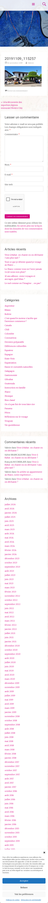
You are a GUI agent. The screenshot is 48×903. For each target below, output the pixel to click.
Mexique (9, 396)
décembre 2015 (12, 828)
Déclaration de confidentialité (31, 900)
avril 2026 (9, 508)
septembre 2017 (12, 774)
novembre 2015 (12, 832)
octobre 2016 (11, 791)
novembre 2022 (12, 596)
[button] (44, 852)
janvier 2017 (10, 787)
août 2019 (9, 691)
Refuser (24, 887)
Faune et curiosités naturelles (19, 367)
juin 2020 (9, 666)
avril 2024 (9, 542)
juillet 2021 (10, 633)
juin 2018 (9, 737)
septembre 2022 (12, 604)
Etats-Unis (10, 358)
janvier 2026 (11, 513)
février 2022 (10, 625)
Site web (9, 184)
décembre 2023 (12, 558)
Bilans (8, 310)
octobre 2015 (11, 837)
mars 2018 (9, 749)
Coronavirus (10, 338)
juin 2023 (9, 579)
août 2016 (9, 795)
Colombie (9, 333)
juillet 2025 (10, 517)
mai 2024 (9, 537)
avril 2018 (9, 745)
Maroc (8, 392)
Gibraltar (9, 379)
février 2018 (10, 753)
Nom (8, 164)
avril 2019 (9, 704)
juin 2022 (9, 608)
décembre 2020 (12, 645)
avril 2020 (9, 675)
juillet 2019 (10, 695)
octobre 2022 (11, 600)
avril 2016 (9, 812)
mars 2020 (10, 679)
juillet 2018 (10, 733)
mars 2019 (9, 708)
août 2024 (9, 533)
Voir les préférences (24, 894)
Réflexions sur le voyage (16, 417)
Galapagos (9, 371)
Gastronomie (11, 375)
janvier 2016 (10, 824)
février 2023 (10, 591)
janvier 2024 (11, 554)
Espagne (9, 354)
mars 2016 (9, 816)
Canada (8, 325)
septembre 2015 (12, 841)
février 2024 (10, 550)
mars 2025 (10, 529)
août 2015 (9, 845)
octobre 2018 (11, 720)
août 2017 (9, 778)
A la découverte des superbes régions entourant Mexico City (11, 105)
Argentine (9, 306)
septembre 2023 (12, 567)
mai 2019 (9, 699)
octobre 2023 (11, 562)
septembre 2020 (12, 654)
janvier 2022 (11, 629)
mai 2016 (9, 807)
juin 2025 (9, 521)
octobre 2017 (11, 770)
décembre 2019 (12, 683)
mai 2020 (9, 670)
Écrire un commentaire (17, 91)
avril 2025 (9, 525)
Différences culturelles (15, 346)
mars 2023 (10, 587)
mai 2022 (9, 612)
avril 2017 (9, 783)
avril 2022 (9, 616)
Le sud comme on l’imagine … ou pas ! (23, 283)
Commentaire (12, 134)
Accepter (24, 881)
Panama (8, 408)
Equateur (9, 350)
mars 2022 (10, 621)
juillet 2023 (10, 575)
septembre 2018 (12, 724)
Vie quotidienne (12, 425)
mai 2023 (9, 583)
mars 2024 (10, 546)
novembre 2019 (12, 687)
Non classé (10, 400)
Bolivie (8, 314)
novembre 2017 (12, 766)
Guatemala (10, 383)
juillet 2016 (10, 799)
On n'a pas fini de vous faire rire (20, 404)
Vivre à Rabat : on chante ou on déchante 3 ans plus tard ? (23, 465)
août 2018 (9, 729)
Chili (7, 329)
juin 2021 (9, 637)
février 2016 (10, 820)
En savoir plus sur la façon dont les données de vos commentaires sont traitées (23, 229)
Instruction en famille (15, 387)
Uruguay (9, 421)
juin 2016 (9, 803)
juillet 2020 (10, 662)
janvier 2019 (10, 712)
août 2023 (9, 571)
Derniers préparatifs (14, 342)
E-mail (9, 174)
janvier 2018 (10, 758)
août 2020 (9, 658)
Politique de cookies (13, 900)
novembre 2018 (12, 716)
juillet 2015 (10, 849)
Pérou (7, 412)
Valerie (31, 63)
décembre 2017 (12, 762)
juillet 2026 (10, 504)
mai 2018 (9, 741)
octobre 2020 (11, 650)
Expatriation (10, 363)
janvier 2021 (10, 641)
